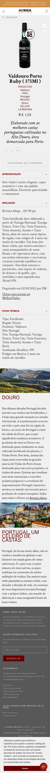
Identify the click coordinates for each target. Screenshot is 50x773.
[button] (31, 762)
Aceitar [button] (25, 768)
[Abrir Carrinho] (47, 11)
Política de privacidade (11, 694)
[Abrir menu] (3, 11)
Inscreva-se (14, 658)
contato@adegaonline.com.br (13, 679)
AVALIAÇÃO (8, 203)
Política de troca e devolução (13, 691)
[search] (26, 17)
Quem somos (7, 685)
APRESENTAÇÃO (11, 174)
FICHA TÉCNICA (10, 311)
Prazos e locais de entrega (12, 688)
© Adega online (13, 727)
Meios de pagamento (10, 697)
